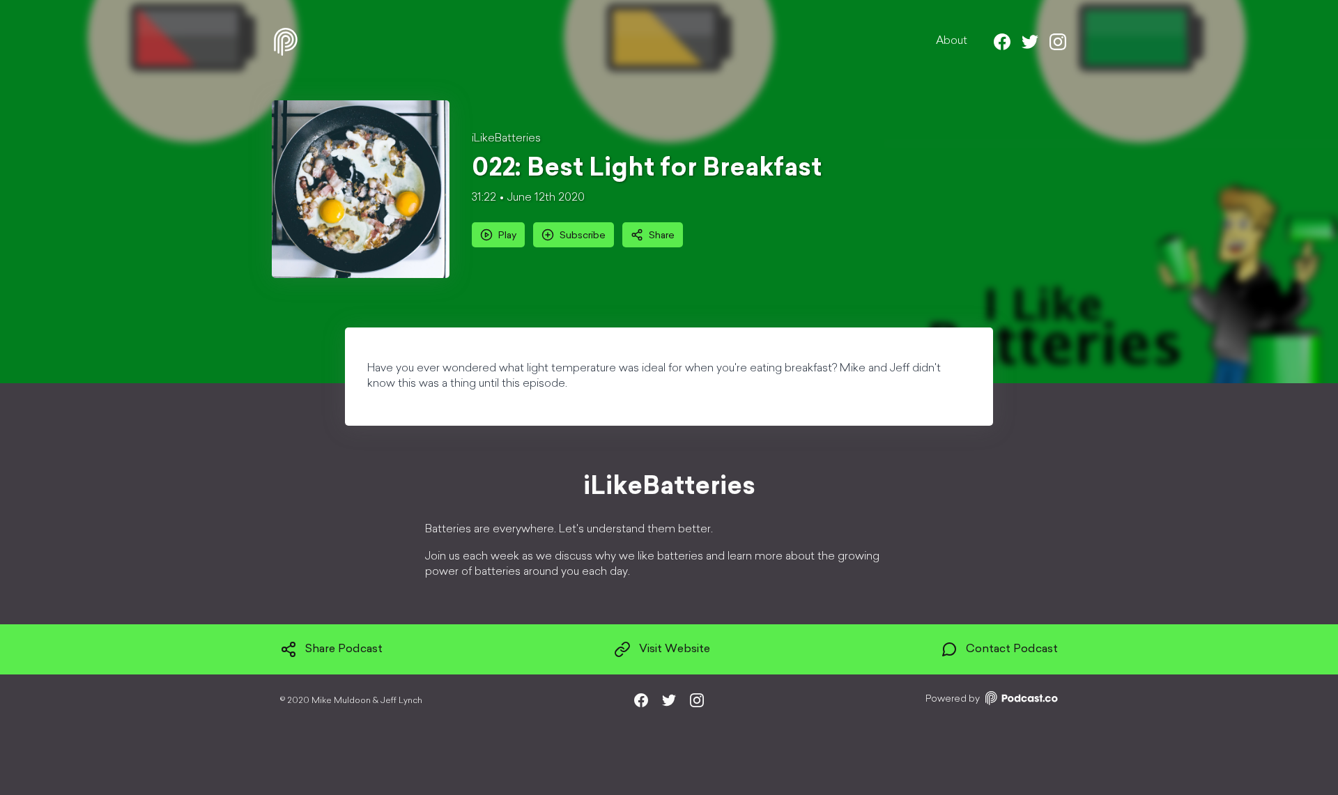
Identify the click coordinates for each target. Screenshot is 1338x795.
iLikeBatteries (506, 138)
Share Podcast (344, 649)
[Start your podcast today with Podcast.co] (1020, 700)
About (951, 41)
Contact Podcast (1012, 649)
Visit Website (674, 649)
